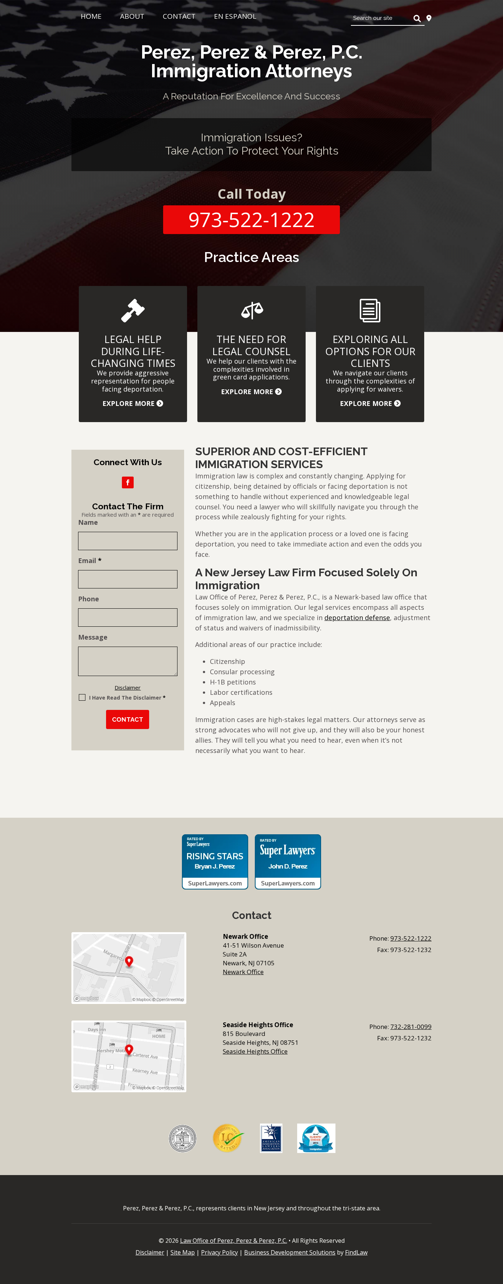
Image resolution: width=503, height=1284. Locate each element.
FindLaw (356, 1252)
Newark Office (243, 972)
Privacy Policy (219, 1252)
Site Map (182, 1252)
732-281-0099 (411, 1026)
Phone (88, 598)
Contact (179, 16)
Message (93, 637)
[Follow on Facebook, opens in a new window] (128, 482)
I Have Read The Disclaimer (127, 697)
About (132, 16)
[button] (495, 1230)
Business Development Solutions (289, 1252)
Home (91, 16)
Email (90, 560)
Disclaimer (128, 687)
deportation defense (357, 617)
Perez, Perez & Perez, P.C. (252, 61)
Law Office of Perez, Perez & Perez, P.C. (233, 1241)
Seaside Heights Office (255, 1051)
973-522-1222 (251, 219)
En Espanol (235, 16)
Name (88, 522)
